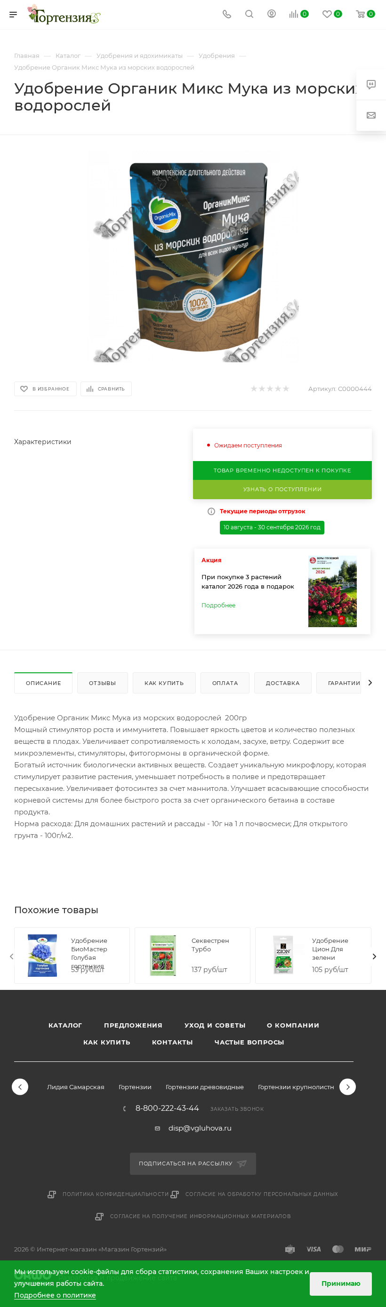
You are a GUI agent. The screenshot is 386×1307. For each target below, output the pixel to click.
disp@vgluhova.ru (200, 1128)
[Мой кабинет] (271, 14)
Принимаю (341, 1283)
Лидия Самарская (76, 1087)
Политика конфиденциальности (116, 1194)
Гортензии (135, 1087)
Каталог (65, 1025)
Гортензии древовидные (205, 1087)
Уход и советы (215, 1025)
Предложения (133, 1025)
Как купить (106, 1042)
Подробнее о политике (55, 1295)
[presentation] (11, 956)
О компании (293, 1025)
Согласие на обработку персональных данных (261, 1194)
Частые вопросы (249, 1042)
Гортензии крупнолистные (300, 1087)
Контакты (172, 1042)
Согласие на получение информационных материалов (200, 1216)
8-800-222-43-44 (167, 1108)
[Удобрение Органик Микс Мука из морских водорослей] (193, 256)
